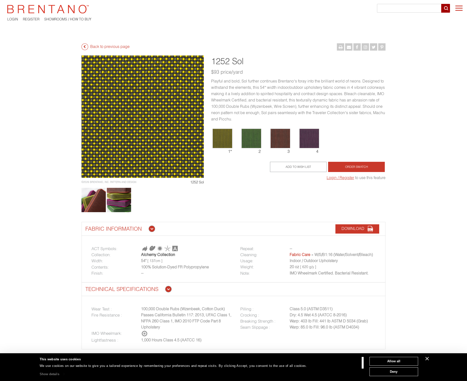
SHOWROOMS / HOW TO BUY (67, 19)
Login (12, 19)
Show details (49, 374)
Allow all (393, 361)
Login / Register (340, 177)
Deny (393, 371)
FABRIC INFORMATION (113, 228)
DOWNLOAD (354, 228)
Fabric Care (300, 254)
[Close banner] (427, 358)
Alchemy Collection (158, 254)
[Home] (233, 9)
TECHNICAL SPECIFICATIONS (121, 289)
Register (31, 19)
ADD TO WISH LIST (298, 167)
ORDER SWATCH (356, 167)
